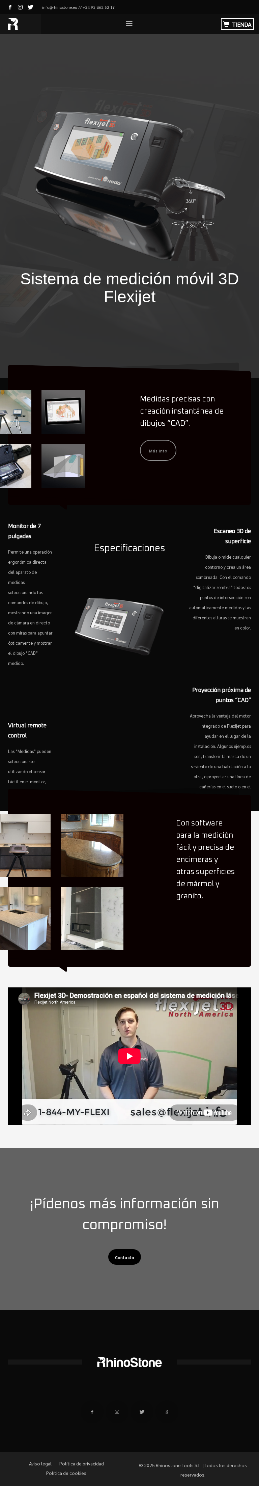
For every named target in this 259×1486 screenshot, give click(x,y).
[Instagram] (20, 7)
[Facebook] (10, 7)
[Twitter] (30, 7)
